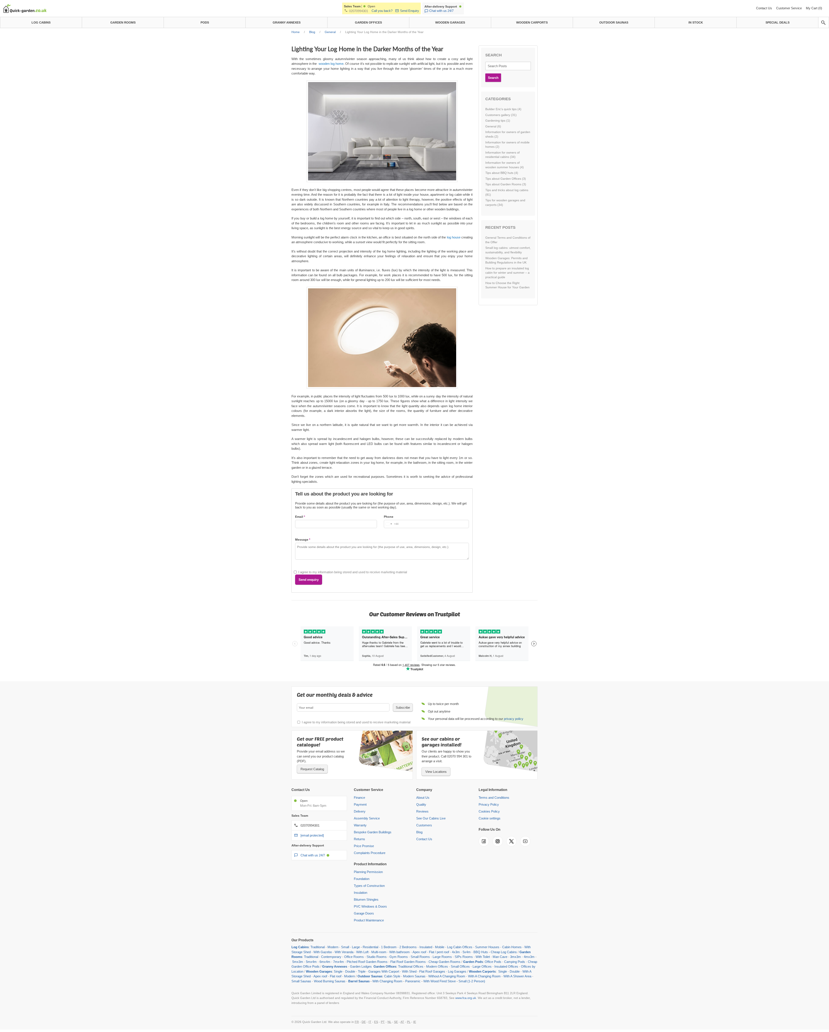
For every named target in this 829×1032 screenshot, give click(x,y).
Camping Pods (514, 962)
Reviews (422, 811)
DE (364, 1022)
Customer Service (789, 8)
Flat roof (335, 976)
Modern (332, 947)
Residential (370, 947)
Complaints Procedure (369, 853)
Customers (424, 825)
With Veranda (344, 952)
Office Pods (493, 962)
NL (389, 1022)
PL (408, 1022)
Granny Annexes (334, 966)
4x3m (456, 952)
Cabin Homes (512, 947)
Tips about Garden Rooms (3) (505, 184)
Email (299, 516)
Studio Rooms (377, 957)
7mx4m (338, 962)
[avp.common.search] (823, 22)
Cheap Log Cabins (504, 952)
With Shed (408, 971)
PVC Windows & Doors (370, 906)
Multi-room (378, 952)
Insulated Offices (506, 966)
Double (350, 971)
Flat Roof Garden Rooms (408, 962)
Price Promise (364, 846)
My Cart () (814, 8)
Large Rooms (442, 957)
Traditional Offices (410, 966)
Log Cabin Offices (459, 947)
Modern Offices (437, 966)
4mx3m (529, 957)
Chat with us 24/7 (441, 11)
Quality (421, 804)
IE (414, 1022)
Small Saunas (301, 981)
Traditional (317, 947)
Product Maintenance (369, 920)
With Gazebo (322, 952)
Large (356, 947)
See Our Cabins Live (431, 818)
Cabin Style (392, 976)
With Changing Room (387, 981)
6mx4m (325, 962)
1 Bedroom (389, 947)
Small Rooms (420, 957)
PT (383, 1022)
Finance (359, 797)
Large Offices (482, 966)
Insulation (360, 892)
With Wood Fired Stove (439, 981)
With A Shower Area (517, 976)
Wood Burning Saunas (329, 981)
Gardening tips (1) (497, 120)
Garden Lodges (361, 966)
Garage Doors (364, 913)
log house (453, 237)
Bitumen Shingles (366, 899)
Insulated (425, 947)
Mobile (439, 947)
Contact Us (764, 8)
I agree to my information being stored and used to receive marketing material (352, 572)
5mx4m (311, 962)
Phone (388, 516)
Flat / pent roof (439, 952)
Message (301, 539)
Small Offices (460, 966)
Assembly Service (367, 818)
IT (370, 1022)
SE (396, 1022)
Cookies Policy (489, 811)
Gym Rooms (398, 957)
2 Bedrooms (408, 947)
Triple (361, 971)
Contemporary (331, 957)
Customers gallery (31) (501, 115)
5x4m (467, 952)
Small (345, 947)
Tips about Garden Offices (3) (505, 178)
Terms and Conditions (494, 797)
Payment (360, 804)
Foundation (361, 879)
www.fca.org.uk (465, 998)
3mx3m (515, 957)
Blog (419, 832)
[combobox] (391, 524)
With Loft (362, 952)
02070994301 (358, 11)
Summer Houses (487, 947)
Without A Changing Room (446, 976)
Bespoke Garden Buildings (372, 832)
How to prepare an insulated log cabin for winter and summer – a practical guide (507, 273)
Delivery (359, 811)
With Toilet (483, 957)
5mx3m (297, 962)
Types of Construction (369, 886)
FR (357, 1022)
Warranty (360, 825)
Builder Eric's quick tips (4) (503, 109)
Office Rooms (354, 957)
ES (376, 1022)
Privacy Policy (489, 804)
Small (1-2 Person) (472, 981)
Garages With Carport (383, 971)
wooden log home (331, 63)
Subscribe (403, 707)
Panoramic (413, 981)
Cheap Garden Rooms (444, 962)
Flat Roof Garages (432, 971)
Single (338, 971)
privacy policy (513, 719)
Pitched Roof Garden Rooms (367, 962)
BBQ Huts (480, 952)
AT (402, 1022)
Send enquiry (309, 579)
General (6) (493, 126)
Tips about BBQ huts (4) (501, 173)
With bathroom (399, 952)
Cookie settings (489, 818)
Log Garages (457, 971)
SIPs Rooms (464, 957)
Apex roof (419, 952)
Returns (359, 839)
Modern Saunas (414, 976)
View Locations (436, 771)
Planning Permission (368, 872)
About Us (422, 797)
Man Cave (500, 957)
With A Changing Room (484, 976)
